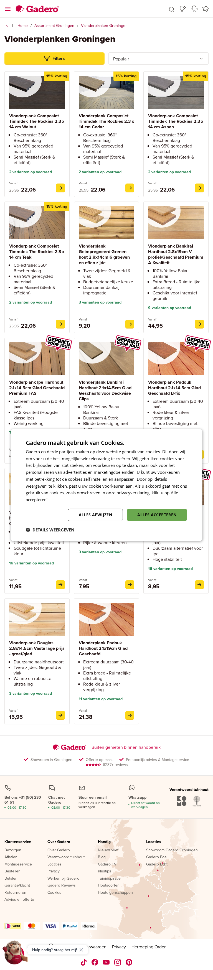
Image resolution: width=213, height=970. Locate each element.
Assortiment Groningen (54, 25)
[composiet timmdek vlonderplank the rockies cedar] (129, 188)
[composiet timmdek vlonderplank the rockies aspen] (199, 188)
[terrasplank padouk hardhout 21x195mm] (129, 715)
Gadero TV (107, 864)
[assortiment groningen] (6, 25)
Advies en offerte (19, 899)
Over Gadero (58, 841)
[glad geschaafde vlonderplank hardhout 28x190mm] (199, 324)
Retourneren (15, 892)
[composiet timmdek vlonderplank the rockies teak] (60, 324)
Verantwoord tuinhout (66, 857)
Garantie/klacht (17, 885)
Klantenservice (17, 841)
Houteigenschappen (115, 892)
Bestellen (12, 871)
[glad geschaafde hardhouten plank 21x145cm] (199, 584)
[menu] (7, 9)
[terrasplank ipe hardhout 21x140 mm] (129, 584)
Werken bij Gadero (63, 878)
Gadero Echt (157, 864)
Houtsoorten (109, 885)
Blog (102, 857)
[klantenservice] (194, 9)
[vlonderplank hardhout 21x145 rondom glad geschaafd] (60, 584)
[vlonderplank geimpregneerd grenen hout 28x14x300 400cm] (129, 324)
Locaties (54, 864)
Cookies (54, 892)
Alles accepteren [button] (156, 514)
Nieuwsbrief (108, 850)
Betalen (10, 878)
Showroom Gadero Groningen (172, 850)
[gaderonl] (117, 962)
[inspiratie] (182, 9)
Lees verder (61, 499)
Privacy (53, 871)
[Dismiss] (81, 950)
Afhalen (10, 857)
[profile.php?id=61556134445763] (95, 962)
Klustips (104, 871)
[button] (171, 9)
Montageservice (18, 864)
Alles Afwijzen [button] (95, 514)
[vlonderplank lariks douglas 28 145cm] (60, 715)
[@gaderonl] (83, 962)
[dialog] (106, 485)
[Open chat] (15, 954)
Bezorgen (12, 850)
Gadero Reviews (61, 885)
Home (22, 25)
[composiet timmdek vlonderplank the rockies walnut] (60, 188)
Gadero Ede (156, 857)
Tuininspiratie (109, 878)
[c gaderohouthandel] (106, 962)
